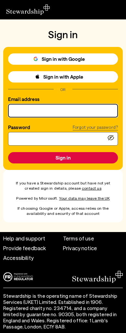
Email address (23, 99)
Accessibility (18, 258)
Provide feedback (24, 248)
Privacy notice (80, 248)
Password (19, 127)
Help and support (24, 238)
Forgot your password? (95, 127)
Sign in (63, 158)
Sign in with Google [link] (63, 59)
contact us (91, 188)
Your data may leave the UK (84, 198)
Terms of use (78, 238)
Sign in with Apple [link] (63, 77)
